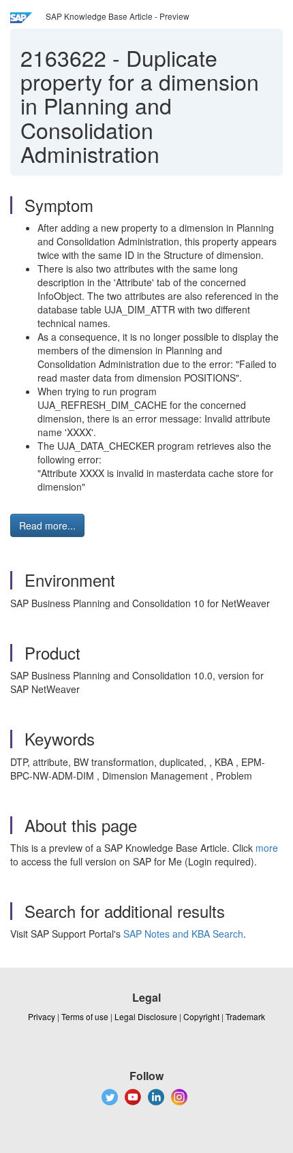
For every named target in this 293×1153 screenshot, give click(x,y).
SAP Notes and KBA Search (183, 933)
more (267, 848)
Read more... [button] (47, 525)
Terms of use (84, 1016)
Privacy (41, 1016)
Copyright (201, 1016)
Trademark (245, 1016)
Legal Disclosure (145, 1016)
